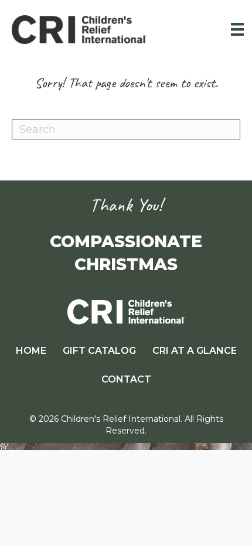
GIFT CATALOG (99, 350)
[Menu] (237, 29)
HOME (31, 350)
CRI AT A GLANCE (194, 350)
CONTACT (126, 379)
